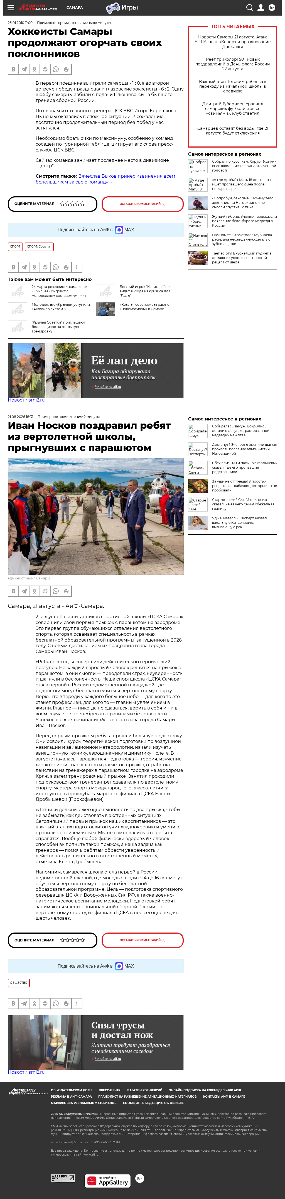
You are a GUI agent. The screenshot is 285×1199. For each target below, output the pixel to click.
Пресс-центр (109, 1090)
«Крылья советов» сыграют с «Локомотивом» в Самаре (144, 306)
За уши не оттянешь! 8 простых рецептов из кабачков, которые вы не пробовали (244, 485)
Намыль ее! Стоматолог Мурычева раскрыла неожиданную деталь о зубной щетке (242, 239)
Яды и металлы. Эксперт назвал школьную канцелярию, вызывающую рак (239, 522)
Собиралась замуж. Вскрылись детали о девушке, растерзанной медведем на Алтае (240, 430)
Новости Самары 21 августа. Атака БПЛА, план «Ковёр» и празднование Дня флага (233, 42)
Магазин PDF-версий (144, 1090)
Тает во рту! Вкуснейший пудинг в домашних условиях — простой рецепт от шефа (241, 257)
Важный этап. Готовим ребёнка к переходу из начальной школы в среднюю (232, 86)
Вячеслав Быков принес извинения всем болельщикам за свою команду (105, 179)
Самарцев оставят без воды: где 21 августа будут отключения (232, 131)
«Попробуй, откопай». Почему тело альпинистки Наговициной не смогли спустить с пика (243, 202)
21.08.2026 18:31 (20, 417)
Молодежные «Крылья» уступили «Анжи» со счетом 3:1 (61, 306)
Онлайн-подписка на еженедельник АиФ (205, 1090)
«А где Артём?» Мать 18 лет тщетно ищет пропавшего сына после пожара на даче (242, 184)
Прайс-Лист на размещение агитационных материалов (147, 1096)
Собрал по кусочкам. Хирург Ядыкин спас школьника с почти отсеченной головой (244, 165)
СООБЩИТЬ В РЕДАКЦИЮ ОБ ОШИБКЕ (153, 1103)
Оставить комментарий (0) (143, 204)
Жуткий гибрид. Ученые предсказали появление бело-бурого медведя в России (244, 220)
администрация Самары (29, 578)
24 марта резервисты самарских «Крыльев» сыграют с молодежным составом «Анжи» (59, 291)
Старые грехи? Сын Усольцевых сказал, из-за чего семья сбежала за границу (243, 504)
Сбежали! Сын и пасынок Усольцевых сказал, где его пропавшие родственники (244, 467)
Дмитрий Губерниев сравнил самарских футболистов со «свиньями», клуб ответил (232, 109)
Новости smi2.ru (26, 400)
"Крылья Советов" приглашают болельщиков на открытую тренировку (58, 326)
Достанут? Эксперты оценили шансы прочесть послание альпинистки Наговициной (244, 449)
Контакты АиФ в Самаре (224, 1096)
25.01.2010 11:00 (20, 23)
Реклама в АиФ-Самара (71, 1096)
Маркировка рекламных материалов (84, 1103)
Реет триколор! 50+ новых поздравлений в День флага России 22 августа (232, 64)
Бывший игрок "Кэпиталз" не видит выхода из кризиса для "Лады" (145, 291)
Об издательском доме (71, 1090)
